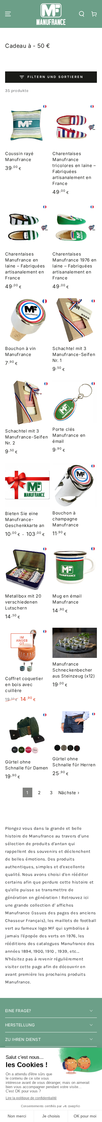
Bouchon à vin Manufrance (20, 351)
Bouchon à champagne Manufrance (65, 519)
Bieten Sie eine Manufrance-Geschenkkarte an (24, 519)
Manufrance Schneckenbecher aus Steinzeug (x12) (73, 670)
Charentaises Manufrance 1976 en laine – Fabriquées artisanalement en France (74, 266)
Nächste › (68, 792)
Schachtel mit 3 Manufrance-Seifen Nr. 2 (26, 437)
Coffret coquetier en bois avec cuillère (24, 684)
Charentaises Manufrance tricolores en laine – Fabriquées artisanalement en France (74, 168)
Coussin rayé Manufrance (19, 156)
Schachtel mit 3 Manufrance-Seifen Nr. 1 (73, 354)
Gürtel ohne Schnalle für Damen (26, 765)
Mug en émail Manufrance (67, 599)
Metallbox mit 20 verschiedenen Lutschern (23, 602)
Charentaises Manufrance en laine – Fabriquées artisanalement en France (25, 266)
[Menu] (8, 14)
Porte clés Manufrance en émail (69, 435)
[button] (81, 14)
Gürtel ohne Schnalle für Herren (73, 761)
